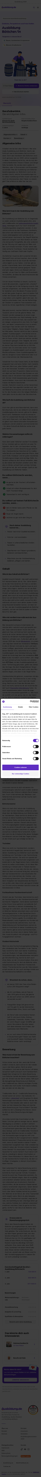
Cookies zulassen (20, 767)
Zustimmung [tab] (7, 707)
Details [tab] (20, 707)
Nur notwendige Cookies (20, 774)
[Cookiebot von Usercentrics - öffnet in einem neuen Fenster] (30, 701)
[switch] (36, 746)
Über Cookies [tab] (33, 707)
